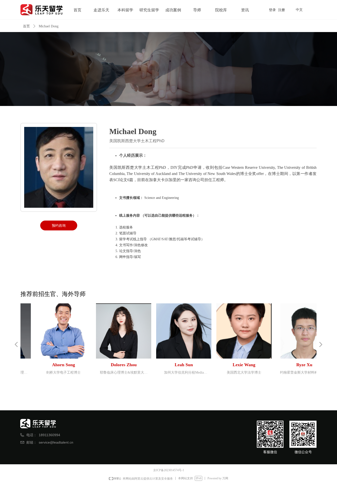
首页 (26, 26)
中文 (299, 10)
